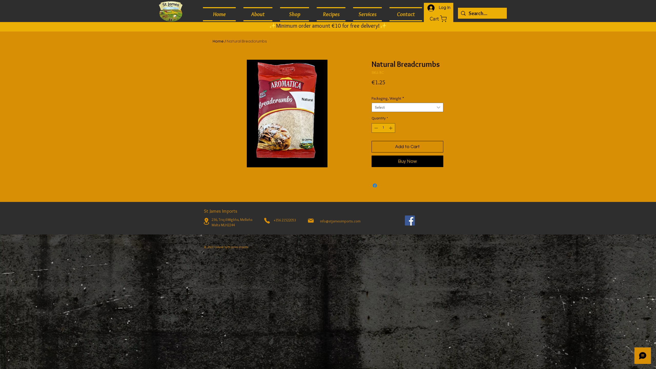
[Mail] (311, 220)
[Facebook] (410, 220)
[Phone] (267, 220)
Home (218, 41)
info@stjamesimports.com (340, 221)
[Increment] (391, 128)
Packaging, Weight (388, 98)
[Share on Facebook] (375, 185)
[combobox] (407, 107)
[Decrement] (375, 128)
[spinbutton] (383, 128)
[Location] (206, 221)
